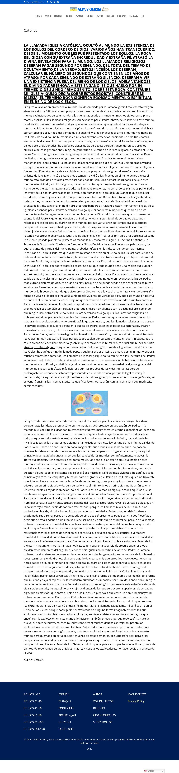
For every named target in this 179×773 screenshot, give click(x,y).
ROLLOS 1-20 (32, 694)
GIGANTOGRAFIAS (104, 715)
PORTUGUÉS (66, 708)
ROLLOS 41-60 (33, 708)
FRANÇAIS (64, 701)
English (150, 771)
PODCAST (121, 16)
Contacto (133, 16)
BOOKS (69, 16)
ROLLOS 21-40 (33, 701)
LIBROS (90, 16)
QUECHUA (64, 722)
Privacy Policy (136, 701)
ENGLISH (58, 16)
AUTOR (100, 16)
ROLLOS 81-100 (33, 722)
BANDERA (99, 708)
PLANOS (79, 16)
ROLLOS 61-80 (33, 715)
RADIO (48, 16)
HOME (39, 16)
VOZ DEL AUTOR (103, 701)
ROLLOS (110, 16)
